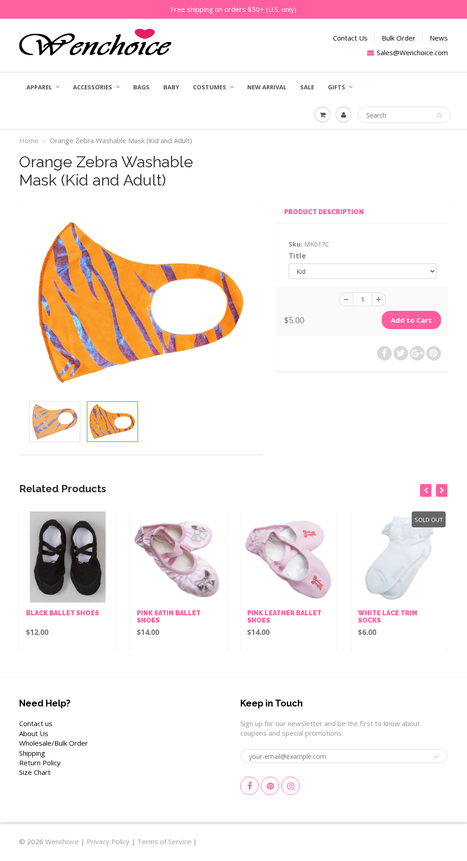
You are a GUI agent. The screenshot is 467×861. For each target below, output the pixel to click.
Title (297, 256)
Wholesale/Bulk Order (53, 743)
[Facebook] (249, 786)
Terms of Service (164, 841)
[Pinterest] (270, 786)
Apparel (39, 87)
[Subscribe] (436, 756)
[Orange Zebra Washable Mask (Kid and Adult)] (141, 303)
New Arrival (266, 87)
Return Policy (40, 762)
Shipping (32, 753)
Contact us (35, 723)
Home (29, 140)
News (439, 37)
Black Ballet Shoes (62, 613)
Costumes (209, 87)
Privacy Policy (108, 841)
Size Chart (35, 772)
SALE (307, 87)
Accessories (92, 87)
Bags (141, 87)
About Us (33, 733)
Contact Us (350, 37)
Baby (171, 87)
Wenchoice (62, 841)
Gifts (336, 87)
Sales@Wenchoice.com (412, 52)
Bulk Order (398, 37)
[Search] (439, 115)
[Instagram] (290, 786)
